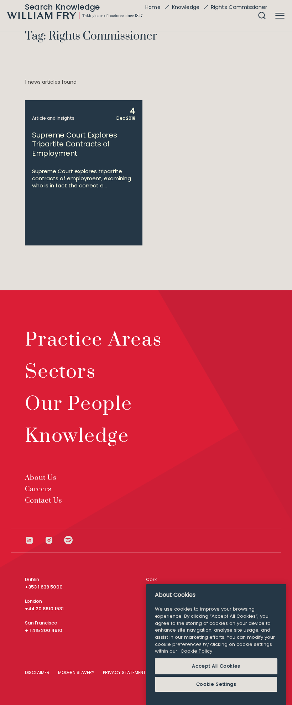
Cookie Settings (216, 684)
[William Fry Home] (74, 15)
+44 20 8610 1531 (44, 608)
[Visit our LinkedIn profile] (35, 540)
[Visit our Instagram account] (54, 540)
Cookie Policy (196, 651)
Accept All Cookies (216, 666)
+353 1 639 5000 (44, 587)
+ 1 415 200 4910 (43, 630)
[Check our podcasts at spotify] (68, 540)
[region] (216, 644)
